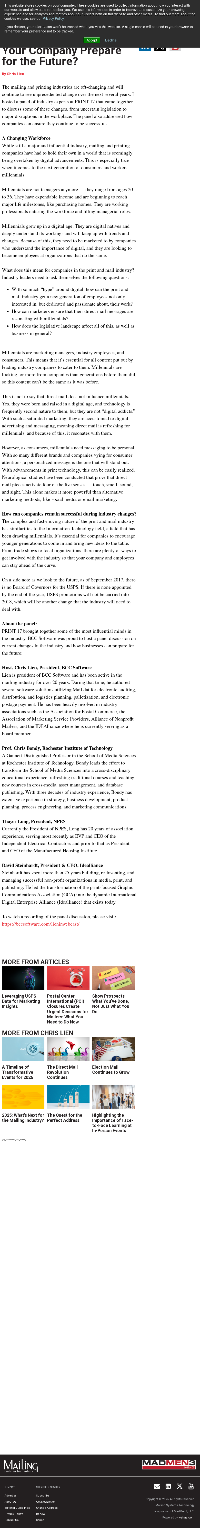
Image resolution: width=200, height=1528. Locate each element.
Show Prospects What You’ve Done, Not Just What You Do (110, 1003)
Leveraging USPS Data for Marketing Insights (21, 1001)
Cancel (40, 1520)
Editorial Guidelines (17, 1507)
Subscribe (43, 1495)
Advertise (11, 1495)
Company (10, 1487)
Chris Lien (15, 74)
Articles (54, 962)
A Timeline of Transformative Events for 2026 (17, 1072)
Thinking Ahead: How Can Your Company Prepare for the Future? (67, 50)
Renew (40, 1514)
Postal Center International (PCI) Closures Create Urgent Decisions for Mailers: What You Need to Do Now (67, 1008)
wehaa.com (186, 1517)
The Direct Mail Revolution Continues (62, 1072)
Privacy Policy (53, 18)
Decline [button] (111, 40)
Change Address (47, 1507)
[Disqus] (69, 1213)
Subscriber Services (48, 1487)
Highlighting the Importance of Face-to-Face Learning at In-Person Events (112, 1123)
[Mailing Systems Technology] (22, 1465)
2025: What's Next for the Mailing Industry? (23, 1118)
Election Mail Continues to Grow (111, 1069)
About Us (10, 1501)
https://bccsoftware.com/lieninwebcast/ (41, 923)
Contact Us (12, 1520)
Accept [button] (92, 40)
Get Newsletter (45, 1501)
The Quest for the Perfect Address (64, 1118)
